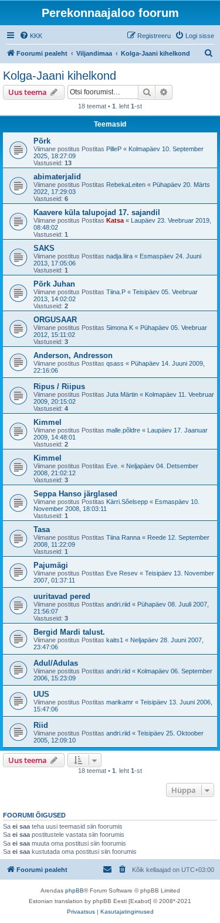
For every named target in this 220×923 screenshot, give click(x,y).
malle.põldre (123, 430)
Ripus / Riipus (59, 386)
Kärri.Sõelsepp (127, 501)
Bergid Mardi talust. (69, 632)
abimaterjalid (57, 176)
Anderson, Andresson (73, 355)
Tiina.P (116, 291)
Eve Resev (122, 573)
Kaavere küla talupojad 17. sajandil (96, 212)
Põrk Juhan (54, 284)
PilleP (113, 148)
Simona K (119, 327)
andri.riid (118, 604)
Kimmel (47, 422)
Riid (40, 725)
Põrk (41, 141)
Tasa (41, 529)
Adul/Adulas (55, 663)
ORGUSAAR (55, 319)
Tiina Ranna (123, 537)
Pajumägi (50, 565)
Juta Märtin (122, 394)
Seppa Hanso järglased (75, 493)
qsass (115, 363)
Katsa (115, 220)
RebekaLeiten (125, 184)
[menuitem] (30, 36)
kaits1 (114, 639)
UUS (41, 694)
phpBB (74, 890)
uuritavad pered (61, 596)
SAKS (44, 248)
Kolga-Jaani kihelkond (59, 75)
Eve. (112, 465)
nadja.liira (119, 256)
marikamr (119, 702)
